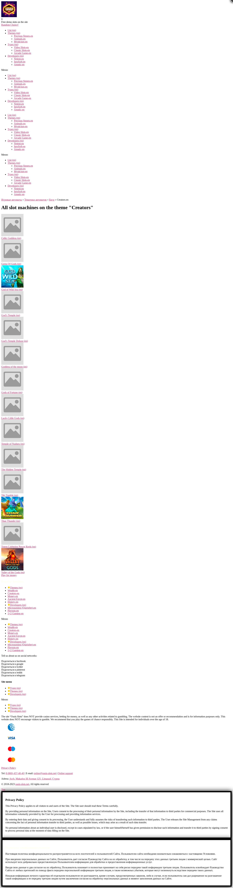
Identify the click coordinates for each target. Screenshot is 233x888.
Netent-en (19, 58)
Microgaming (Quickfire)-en (22, 607)
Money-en (13, 596)
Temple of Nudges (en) (12, 443)
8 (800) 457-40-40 (15, 773)
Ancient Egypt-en (16, 599)
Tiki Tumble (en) (9, 495)
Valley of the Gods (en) (13, 572)
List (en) (12, 30)
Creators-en (13, 593)
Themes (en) (14, 33)
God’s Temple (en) (10, 315)
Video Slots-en (21, 47)
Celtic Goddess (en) (11, 238)
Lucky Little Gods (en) (12, 418)
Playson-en (13, 610)
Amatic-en (19, 64)
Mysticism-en (20, 41)
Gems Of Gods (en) (11, 264)
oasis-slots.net (22, 784)
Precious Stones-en (23, 36)
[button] (9, 24)
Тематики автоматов (35, 199)
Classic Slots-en (22, 50)
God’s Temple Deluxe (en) (14, 341)
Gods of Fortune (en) (11, 392)
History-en (13, 602)
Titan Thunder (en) (10, 521)
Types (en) (13, 44)
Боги (51, 199)
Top (3, 789)
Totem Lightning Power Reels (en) (18, 546)
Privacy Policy (8, 768)
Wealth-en (13, 590)
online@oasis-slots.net (45, 773)
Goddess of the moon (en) (14, 366)
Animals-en (20, 38)
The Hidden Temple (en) (13, 469)
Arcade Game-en (22, 53)
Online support (65, 773)
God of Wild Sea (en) (12, 289)
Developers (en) (16, 56)
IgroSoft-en (19, 61)
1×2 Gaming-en (15, 613)
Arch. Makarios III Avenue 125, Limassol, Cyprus (34, 778)
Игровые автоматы (11, 199)
